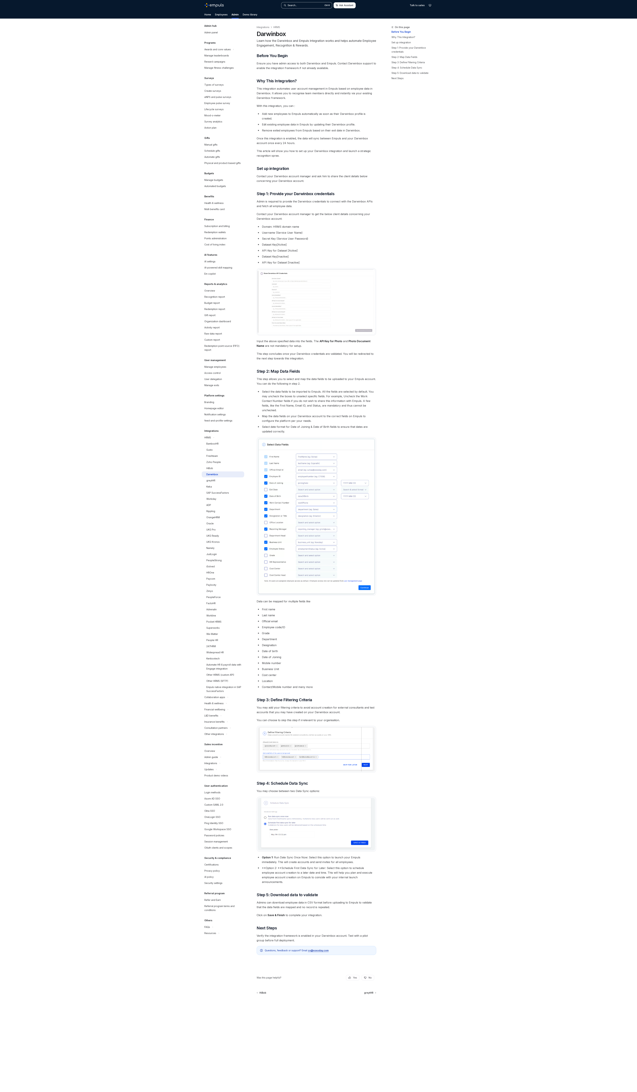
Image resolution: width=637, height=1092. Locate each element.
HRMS (276, 27)
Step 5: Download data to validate (409, 73)
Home (207, 14)
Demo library (250, 14)
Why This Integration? (403, 37)
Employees (221, 14)
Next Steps (397, 78)
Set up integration (401, 42)
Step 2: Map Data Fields (404, 57)
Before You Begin (401, 31)
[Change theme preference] (430, 5)
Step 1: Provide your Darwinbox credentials (408, 49)
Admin (235, 14)
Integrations (263, 27)
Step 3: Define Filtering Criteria (408, 62)
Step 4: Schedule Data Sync (406, 67)
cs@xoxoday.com (318, 950)
